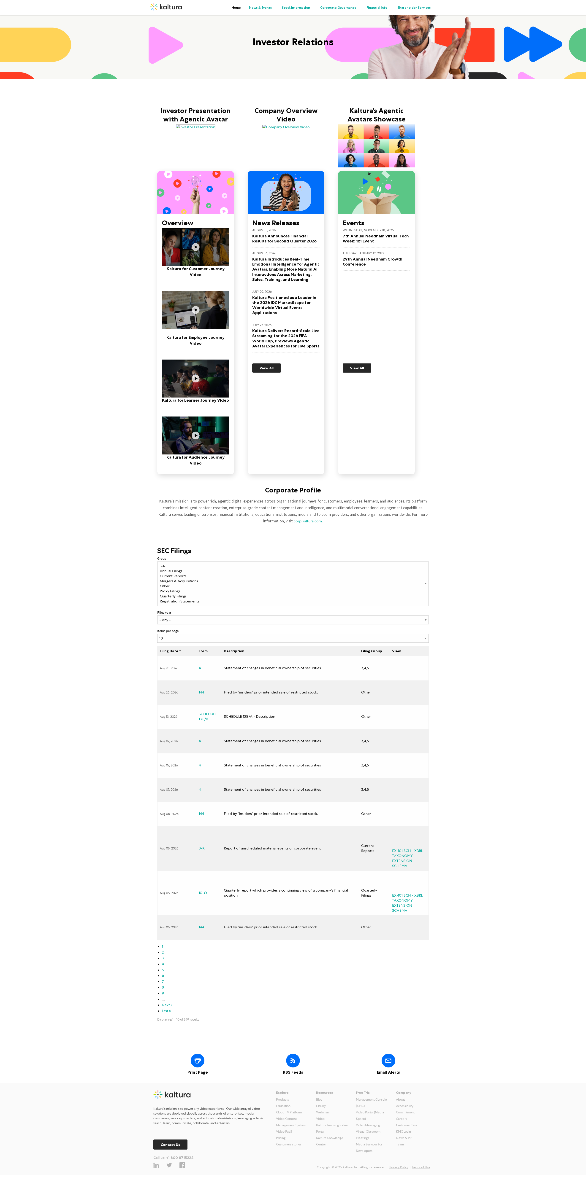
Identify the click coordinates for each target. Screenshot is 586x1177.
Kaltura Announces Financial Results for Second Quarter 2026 (284, 239)
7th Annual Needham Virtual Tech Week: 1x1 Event (376, 239)
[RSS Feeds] (293, 1060)
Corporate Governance (338, 7)
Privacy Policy (398, 1167)
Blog (319, 1099)
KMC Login (403, 1131)
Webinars (323, 1112)
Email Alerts (388, 1072)
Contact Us (170, 1144)
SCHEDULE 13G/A (208, 716)
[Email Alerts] (388, 1060)
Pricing (280, 1138)
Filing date (169, 651)
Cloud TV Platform (289, 1112)
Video (320, 1119)
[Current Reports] (293, 576)
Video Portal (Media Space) (370, 1115)
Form (203, 651)
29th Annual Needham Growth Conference (372, 262)
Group (161, 558)
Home (236, 7)
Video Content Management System (291, 1122)
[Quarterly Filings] (293, 596)
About (400, 1099)
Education (283, 1106)
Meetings (362, 1138)
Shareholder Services (414, 7)
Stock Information (296, 7)
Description (234, 651)
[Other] (293, 586)
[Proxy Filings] (293, 591)
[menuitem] (236, 7)
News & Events (260, 7)
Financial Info (376, 7)
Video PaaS (284, 1131)
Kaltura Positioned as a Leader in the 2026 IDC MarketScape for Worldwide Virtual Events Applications (284, 305)
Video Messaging (368, 1125)
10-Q (203, 892)
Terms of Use (421, 1167)
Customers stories (288, 1144)
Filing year (164, 612)
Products (282, 1099)
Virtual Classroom (368, 1131)
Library (321, 1106)
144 (201, 692)
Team (400, 1144)
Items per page (168, 631)
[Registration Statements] (293, 601)
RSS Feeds (293, 1072)
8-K (202, 848)
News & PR (404, 1138)
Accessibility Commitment (405, 1109)
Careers (401, 1119)
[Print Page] (197, 1060)
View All (267, 368)
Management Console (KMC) (371, 1102)
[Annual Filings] (293, 571)
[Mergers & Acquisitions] (293, 581)
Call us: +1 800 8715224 (173, 1157)
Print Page (197, 1072)
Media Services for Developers (369, 1147)
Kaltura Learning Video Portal (332, 1128)
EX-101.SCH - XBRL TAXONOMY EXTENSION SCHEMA (407, 858)
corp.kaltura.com (308, 521)
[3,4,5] (293, 566)
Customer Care (406, 1125)
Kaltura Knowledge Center (329, 1141)
